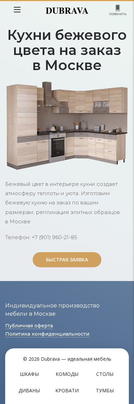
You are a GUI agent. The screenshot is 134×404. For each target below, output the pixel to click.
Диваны (29, 390)
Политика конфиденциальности (47, 334)
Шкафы (29, 374)
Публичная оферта (29, 326)
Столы (104, 374)
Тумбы (105, 390)
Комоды (67, 374)
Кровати (67, 390)
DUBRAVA (67, 10)
